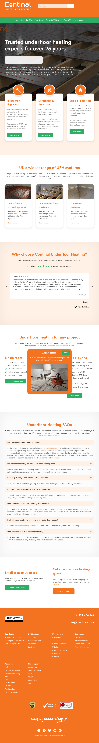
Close (66, 353)
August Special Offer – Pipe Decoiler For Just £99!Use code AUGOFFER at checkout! (49, 359)
